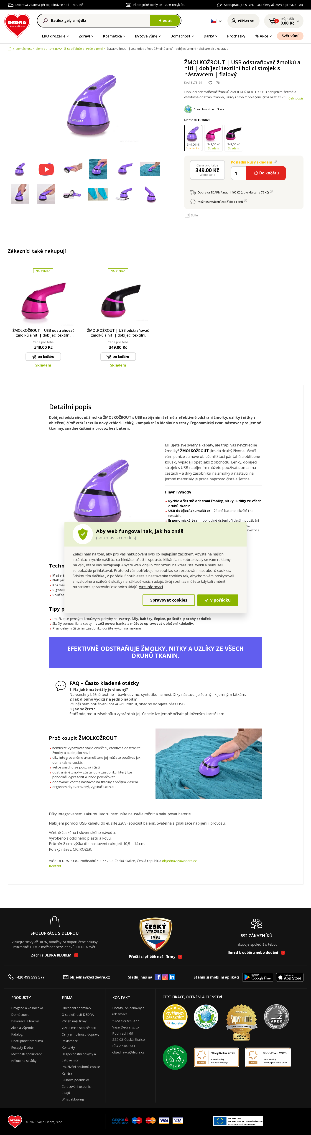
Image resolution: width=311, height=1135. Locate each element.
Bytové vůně (146, 36)
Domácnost (181, 36)
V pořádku (220, 600)
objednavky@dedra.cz (179, 860)
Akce (264, 36)
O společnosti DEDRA (78, 1014)
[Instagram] (165, 977)
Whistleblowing (73, 1099)
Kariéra (67, 1073)
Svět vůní (290, 35)
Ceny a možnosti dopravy (80, 1034)
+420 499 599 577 (29, 977)
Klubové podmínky (75, 1080)
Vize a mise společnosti (79, 1028)
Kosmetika (112, 36)
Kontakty (68, 1047)
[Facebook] (158, 977)
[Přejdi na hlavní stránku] (17, 25)
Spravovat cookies (168, 600)
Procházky (236, 36)
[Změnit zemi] (214, 21)
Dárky (209, 36)
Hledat (165, 20)
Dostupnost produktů (27, 1041)
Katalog (17, 1034)
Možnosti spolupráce (26, 1054)
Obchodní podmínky (76, 1008)
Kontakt (55, 866)
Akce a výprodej (23, 1028)
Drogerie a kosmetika (27, 1008)
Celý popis (295, 98)
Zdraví (84, 36)
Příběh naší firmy (74, 1021)
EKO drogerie (54, 36)
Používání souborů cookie (81, 1067)
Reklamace (70, 1041)
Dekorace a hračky (25, 1021)
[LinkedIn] (172, 977)
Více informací (151, 586)
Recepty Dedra (22, 1047)
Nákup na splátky (23, 1060)
